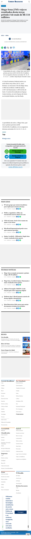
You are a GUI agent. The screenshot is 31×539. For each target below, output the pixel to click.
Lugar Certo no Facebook (21, 454)
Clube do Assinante (5, 465)
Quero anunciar (4, 434)
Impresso (4, 453)
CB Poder (18, 480)
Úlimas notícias (19, 441)
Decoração (18, 448)
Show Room (18, 446)
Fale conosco (18, 411)
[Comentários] (14, 48)
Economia (3, 393)
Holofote (3, 411)
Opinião (2, 409)
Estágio (17, 390)
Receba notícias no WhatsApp (17, 151)
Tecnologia (3, 414)
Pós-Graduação (19, 409)
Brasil (7, 35)
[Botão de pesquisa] (29, 1)
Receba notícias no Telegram (17, 156)
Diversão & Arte (4, 398)
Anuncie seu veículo (5, 476)
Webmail (3, 430)
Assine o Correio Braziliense (7, 468)
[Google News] (11, 48)
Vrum (3, 472)
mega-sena (6, 138)
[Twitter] (8, 48)
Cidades (2, 385)
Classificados (5, 433)
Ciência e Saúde (4, 406)
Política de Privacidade (5, 422)
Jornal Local (18, 478)
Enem (17, 393)
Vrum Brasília (19, 483)
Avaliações (3, 481)
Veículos (3, 440)
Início (2, 35)
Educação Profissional (20, 406)
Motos (2, 487)
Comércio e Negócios (5, 451)
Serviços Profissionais (5, 448)
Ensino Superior (19, 385)
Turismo (2, 416)
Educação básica (19, 382)
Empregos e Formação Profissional (5, 443)
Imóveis (2, 437)
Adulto (2, 445)
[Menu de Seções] (2, 1)
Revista (17, 490)
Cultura (17, 398)
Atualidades (18, 493)
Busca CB (3, 463)
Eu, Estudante (21, 381)
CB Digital (3, 460)
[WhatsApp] (2, 48)
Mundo (2, 396)
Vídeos (2, 484)
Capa (2, 382)
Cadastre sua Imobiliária (21, 459)
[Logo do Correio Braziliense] (15, 2)
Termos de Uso (4, 424)
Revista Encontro (22, 486)
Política (2, 388)
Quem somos (4, 419)
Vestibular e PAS (19, 401)
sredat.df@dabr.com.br (15, 167)
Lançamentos (19, 438)
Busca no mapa (19, 435)
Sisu (17, 403)
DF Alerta (18, 475)
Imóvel (18, 429)
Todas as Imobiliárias (20, 456)
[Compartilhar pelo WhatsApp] (20, 209)
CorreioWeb (5, 429)
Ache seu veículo (4, 474)
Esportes (3, 401)
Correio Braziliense (7, 381)
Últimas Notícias (19, 396)
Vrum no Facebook (5, 489)
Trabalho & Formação (20, 388)
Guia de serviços (19, 443)
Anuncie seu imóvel (20, 433)
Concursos (19, 414)
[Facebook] (5, 48)
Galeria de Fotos (19, 451)
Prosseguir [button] (21, 512)
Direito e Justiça (4, 403)
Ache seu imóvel (19, 430)
